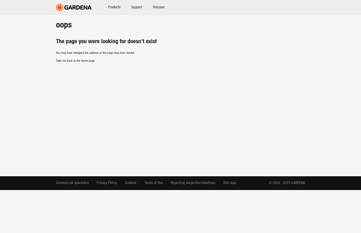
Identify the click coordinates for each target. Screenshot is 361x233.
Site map (229, 183)
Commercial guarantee (72, 183)
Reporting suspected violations (193, 183)
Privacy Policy (107, 183)
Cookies (130, 183)
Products (114, 7)
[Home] (74, 7)
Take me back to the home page (75, 61)
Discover (159, 7)
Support (136, 7)
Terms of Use (153, 183)
